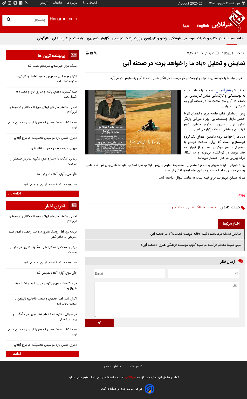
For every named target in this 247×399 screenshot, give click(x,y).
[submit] (99, 323)
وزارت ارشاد (134, 38)
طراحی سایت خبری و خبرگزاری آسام (121, 388)
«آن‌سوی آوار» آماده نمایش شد (56, 174)
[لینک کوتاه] (95, 53)
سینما (230, 38)
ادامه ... (14, 194)
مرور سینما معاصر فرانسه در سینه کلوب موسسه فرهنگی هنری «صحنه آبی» (191, 245)
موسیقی (188, 38)
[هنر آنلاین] (228, 20)
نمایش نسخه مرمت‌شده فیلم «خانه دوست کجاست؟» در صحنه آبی (195, 234)
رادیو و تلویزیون (156, 38)
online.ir (63, 19)
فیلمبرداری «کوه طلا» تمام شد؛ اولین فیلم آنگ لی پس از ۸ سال (44, 317)
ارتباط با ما (90, 3)
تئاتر (222, 38)
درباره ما (72, 3)
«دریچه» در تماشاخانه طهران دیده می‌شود (49, 184)
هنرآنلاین (223, 90)
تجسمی (118, 38)
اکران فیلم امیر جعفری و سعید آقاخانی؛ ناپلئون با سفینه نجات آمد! (45, 79)
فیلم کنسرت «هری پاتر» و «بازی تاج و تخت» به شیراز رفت (45, 94)
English (203, 25)
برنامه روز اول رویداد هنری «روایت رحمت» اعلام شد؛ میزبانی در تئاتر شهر (42, 234)
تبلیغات (56, 3)
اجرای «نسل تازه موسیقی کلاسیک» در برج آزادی (45, 138)
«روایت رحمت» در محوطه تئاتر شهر (53, 148)
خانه (240, 38)
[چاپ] (87, 53)
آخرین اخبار (55, 206)
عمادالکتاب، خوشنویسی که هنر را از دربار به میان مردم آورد (42, 125)
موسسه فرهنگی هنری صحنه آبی (194, 207)
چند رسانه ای (62, 38)
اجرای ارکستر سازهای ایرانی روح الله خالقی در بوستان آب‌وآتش (42, 110)
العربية (186, 25)
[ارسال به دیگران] (91, 53)
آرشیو (44, 3)
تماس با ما (135, 366)
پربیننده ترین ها (51, 56)
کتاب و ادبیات (207, 38)
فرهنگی (175, 38)
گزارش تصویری (98, 38)
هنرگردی (43, 38)
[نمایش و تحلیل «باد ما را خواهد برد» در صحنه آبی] (134, 122)
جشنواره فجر (112, 366)
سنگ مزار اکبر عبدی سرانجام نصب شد (51, 66)
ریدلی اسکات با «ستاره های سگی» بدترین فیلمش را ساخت (43, 161)
